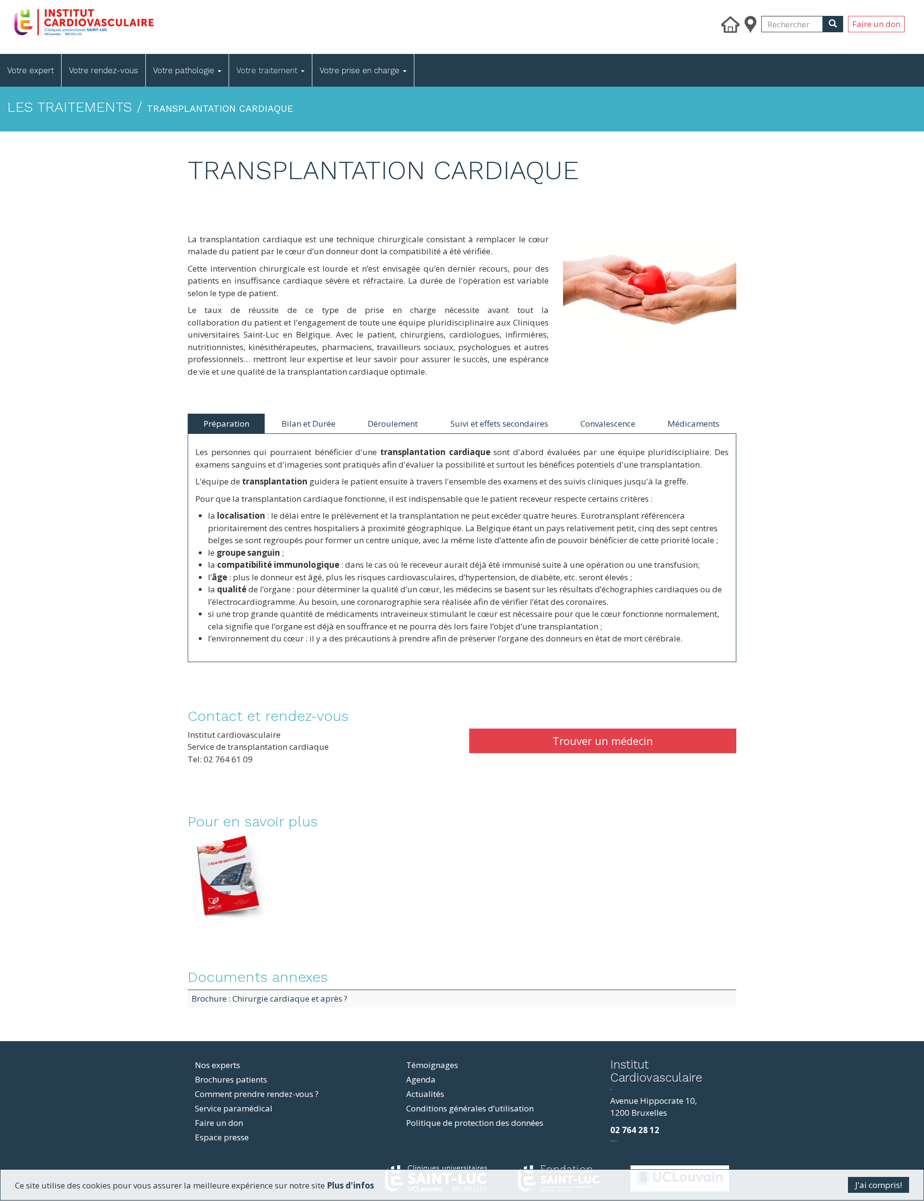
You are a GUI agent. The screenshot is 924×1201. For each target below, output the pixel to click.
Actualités (425, 1093)
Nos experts (217, 1064)
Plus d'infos (350, 1185)
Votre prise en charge (361, 70)
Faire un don (876, 23)
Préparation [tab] (226, 423)
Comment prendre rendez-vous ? (257, 1093)
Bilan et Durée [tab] (308, 423)
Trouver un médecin (602, 740)
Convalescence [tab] (607, 423)
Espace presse (222, 1137)
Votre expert (30, 70)
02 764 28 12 (634, 1130)
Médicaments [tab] (693, 423)
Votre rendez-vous (103, 70)
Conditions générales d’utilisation (470, 1108)
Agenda (421, 1079)
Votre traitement (268, 70)
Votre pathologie (185, 70)
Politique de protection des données (474, 1122)
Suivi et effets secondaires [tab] (499, 423)
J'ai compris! (878, 1184)
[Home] (140, 19)
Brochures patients (231, 1079)
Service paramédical (233, 1108)
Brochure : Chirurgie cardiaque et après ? (269, 998)
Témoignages (432, 1064)
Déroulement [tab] (393, 423)
